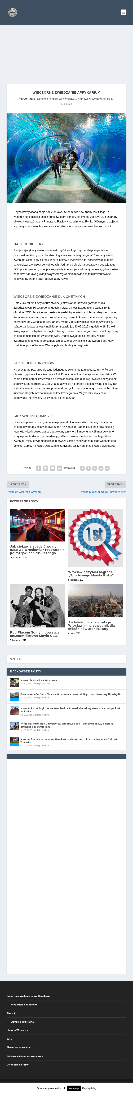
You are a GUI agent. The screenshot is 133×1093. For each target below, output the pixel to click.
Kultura (45, 697)
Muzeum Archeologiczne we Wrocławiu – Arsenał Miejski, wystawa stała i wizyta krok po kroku (70, 710)
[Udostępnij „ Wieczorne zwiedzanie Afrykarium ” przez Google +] (45, 468)
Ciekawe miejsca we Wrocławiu (56, 98)
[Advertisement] (66, 50)
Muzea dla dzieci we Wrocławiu (38, 680)
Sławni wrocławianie (18, 1047)
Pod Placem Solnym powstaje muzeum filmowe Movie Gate (35, 634)
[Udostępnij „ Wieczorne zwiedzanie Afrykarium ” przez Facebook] (38, 468)
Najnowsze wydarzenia (92, 98)
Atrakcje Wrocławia (22, 1021)
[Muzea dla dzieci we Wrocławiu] (14, 682)
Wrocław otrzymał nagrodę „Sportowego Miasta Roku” (91, 573)
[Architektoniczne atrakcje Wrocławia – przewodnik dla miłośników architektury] (95, 600)
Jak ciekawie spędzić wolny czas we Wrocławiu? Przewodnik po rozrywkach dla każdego (37, 550)
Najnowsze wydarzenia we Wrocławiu (28, 996)
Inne (9, 1038)
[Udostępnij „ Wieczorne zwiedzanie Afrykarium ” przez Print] (59, 468)
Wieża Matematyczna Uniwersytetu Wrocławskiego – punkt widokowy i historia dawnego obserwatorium (66, 725)
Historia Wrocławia (18, 1030)
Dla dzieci (46, 683)
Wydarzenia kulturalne (24, 1004)
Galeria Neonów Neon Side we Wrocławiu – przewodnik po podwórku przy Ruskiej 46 (70, 694)
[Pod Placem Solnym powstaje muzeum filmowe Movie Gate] (37, 605)
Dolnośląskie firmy (18, 1064)
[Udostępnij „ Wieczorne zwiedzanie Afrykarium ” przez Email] (52, 468)
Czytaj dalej (89, 1088)
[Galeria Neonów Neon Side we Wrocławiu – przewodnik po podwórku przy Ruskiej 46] (14, 696)
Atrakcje (37, 683)
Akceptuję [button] (74, 1088)
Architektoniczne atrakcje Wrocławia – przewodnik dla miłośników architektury (91, 625)
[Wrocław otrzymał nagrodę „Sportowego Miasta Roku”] (95, 538)
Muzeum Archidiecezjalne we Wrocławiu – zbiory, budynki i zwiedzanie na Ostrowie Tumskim (69, 741)
